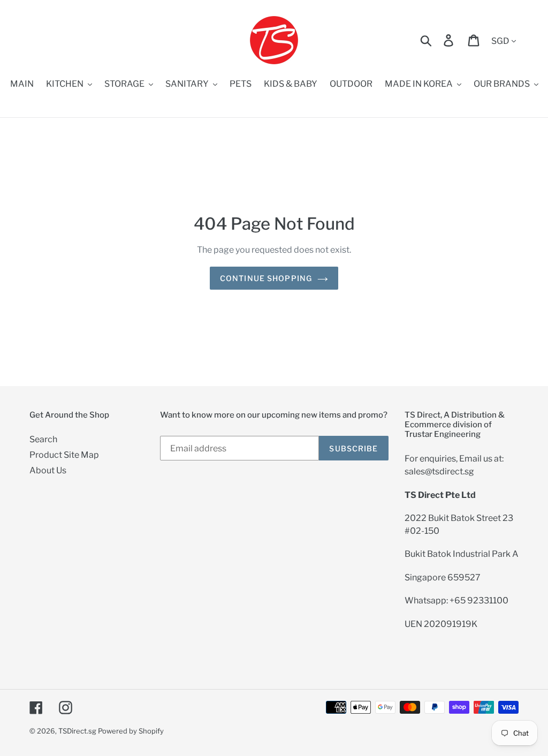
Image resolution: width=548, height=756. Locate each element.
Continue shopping (266, 278)
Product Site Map (64, 455)
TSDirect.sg (77, 731)
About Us (47, 470)
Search (43, 439)
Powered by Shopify (131, 731)
